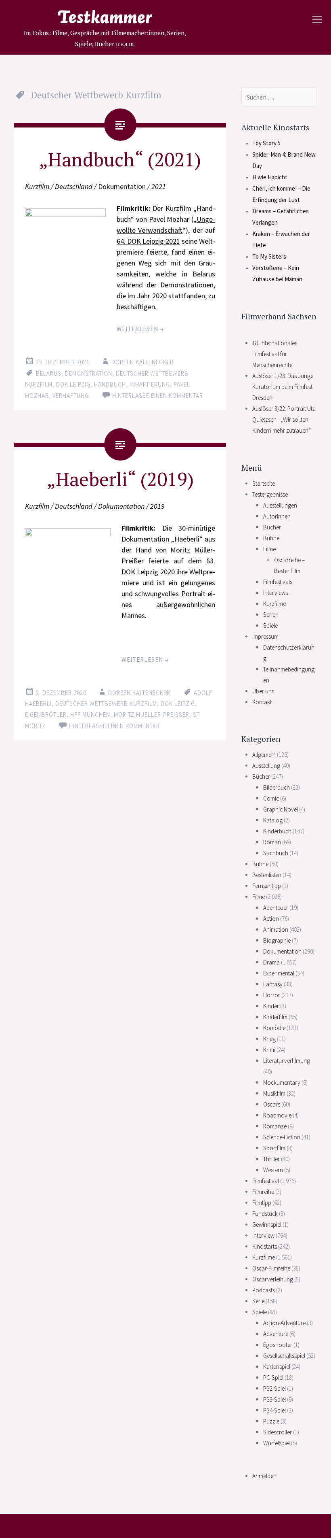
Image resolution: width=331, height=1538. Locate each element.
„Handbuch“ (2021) (120, 159)
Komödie (274, 1028)
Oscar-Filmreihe (271, 1268)
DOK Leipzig (73, 384)
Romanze (275, 1126)
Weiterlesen (140, 329)
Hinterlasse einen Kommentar (157, 395)
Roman (272, 842)
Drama (271, 962)
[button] (68, 589)
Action (271, 918)
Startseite (263, 483)
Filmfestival (265, 1181)
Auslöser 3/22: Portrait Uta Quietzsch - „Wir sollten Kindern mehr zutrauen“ (284, 419)
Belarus (48, 373)
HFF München (90, 714)
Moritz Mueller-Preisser (151, 714)
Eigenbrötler (46, 714)
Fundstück (265, 1213)
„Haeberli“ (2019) (120, 478)
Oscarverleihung (272, 1279)
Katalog (273, 820)
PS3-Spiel (274, 1399)
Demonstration (88, 373)
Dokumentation (282, 951)
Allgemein (264, 754)
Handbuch (110, 384)
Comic (271, 798)
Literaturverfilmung (286, 1060)
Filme (269, 549)
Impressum (265, 636)
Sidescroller (277, 1432)
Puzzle (271, 1421)
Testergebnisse (270, 494)
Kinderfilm (275, 1017)
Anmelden (264, 1476)
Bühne (271, 538)
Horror (271, 995)
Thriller (271, 1159)
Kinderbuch (277, 831)
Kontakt (262, 702)
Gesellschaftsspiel (284, 1356)
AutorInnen (277, 516)
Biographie (277, 940)
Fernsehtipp (266, 886)
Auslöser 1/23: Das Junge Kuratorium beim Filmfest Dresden (282, 386)
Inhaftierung (150, 384)
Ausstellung (266, 765)
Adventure (275, 1334)
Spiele (270, 625)
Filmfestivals (277, 582)
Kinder (271, 1006)
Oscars (271, 1104)
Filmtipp (261, 1203)
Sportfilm (274, 1148)
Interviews (275, 593)
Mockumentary (281, 1082)
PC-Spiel (273, 1377)
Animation (275, 929)
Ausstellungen (280, 505)
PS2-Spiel (274, 1388)
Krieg (269, 1039)
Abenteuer (275, 907)
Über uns (263, 691)
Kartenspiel (276, 1366)
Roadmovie (277, 1115)
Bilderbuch (276, 787)
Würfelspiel (276, 1443)
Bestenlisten (266, 875)
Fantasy (273, 984)
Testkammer (105, 18)
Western (273, 1170)
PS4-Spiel (274, 1410)
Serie (258, 1301)
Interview (263, 1235)
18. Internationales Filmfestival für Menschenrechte (274, 354)
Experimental (278, 973)
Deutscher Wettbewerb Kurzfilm (106, 703)
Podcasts (263, 1290)
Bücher (272, 527)
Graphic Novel (280, 809)
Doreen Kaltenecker (142, 362)
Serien (271, 614)
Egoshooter (277, 1345)
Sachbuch (275, 853)
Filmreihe (263, 1192)
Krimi (269, 1050)
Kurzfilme (274, 604)
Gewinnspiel (266, 1224)
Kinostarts (264, 1246)
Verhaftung (70, 395)
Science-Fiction (281, 1137)
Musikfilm (274, 1093)
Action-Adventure (284, 1323)
